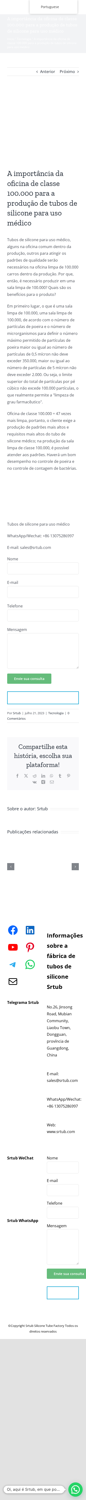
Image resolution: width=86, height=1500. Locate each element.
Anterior (47, 71)
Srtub (17, 713)
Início (10, 39)
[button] (75, 1489)
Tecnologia (24, 39)
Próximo (67, 71)
